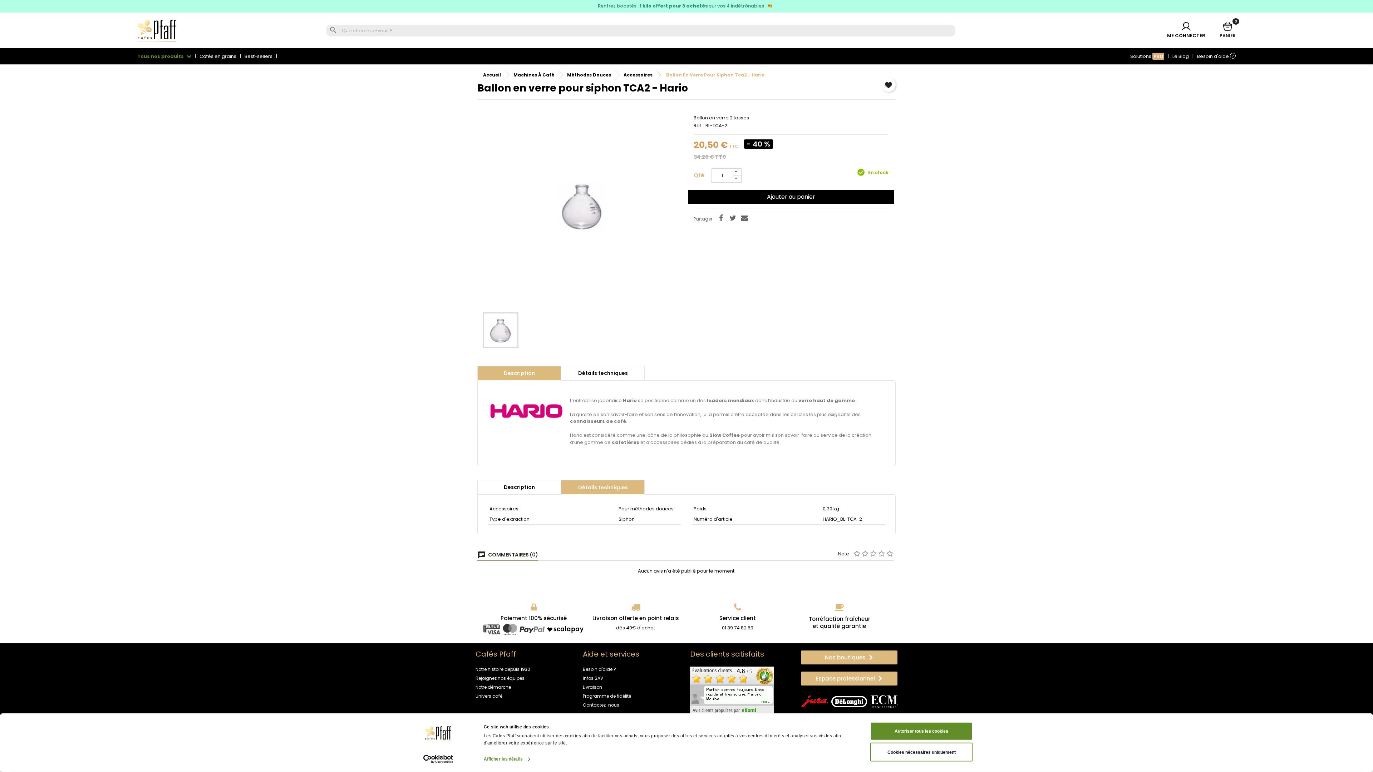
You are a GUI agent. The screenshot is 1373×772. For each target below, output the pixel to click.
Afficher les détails (503, 759)
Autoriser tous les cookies (921, 731)
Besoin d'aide (1215, 56)
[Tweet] (732, 218)
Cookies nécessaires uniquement (921, 751)
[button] (849, 657)
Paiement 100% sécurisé (534, 618)
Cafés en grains (218, 56)
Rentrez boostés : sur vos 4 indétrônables (681, 6)
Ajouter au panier (791, 197)
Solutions (1146, 56)
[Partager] (720, 218)
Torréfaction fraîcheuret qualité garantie (839, 622)
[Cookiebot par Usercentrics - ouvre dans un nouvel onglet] (438, 759)
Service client (737, 618)
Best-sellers (258, 56)
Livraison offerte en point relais (635, 618)
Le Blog (1180, 56)
